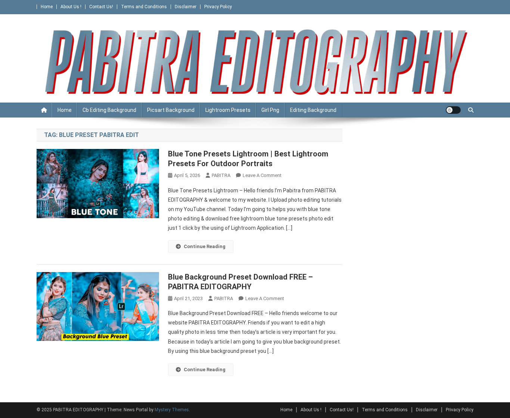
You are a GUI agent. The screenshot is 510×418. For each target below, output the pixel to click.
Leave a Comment (262, 175)
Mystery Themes (172, 409)
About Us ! (70, 6)
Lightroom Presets (228, 110)
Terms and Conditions (144, 6)
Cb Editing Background (109, 110)
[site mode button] (453, 110)
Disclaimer (185, 6)
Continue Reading (205, 246)
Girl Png (270, 110)
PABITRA (221, 175)
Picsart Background (171, 110)
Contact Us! (101, 6)
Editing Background (313, 110)
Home (47, 6)
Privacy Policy (218, 6)
